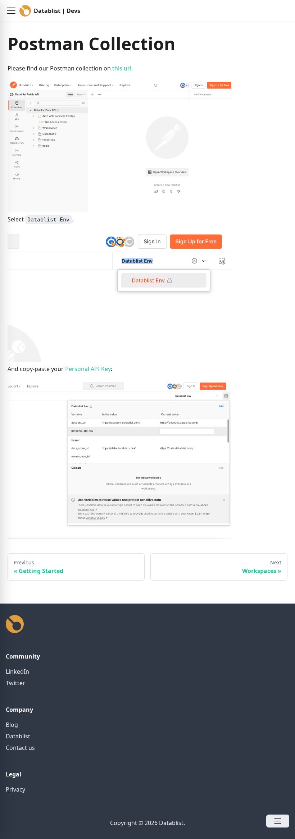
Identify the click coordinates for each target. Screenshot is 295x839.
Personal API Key (88, 369)
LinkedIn (17, 671)
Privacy (15, 789)
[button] (11, 10)
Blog (12, 725)
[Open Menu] (277, 821)
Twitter (15, 683)
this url (121, 68)
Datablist (18, 736)
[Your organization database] (15, 631)
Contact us (20, 748)
